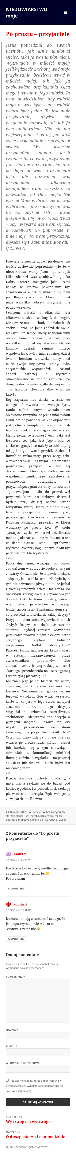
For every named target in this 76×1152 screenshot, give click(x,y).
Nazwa (12, 1030)
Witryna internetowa (23, 1063)
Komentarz (15, 977)
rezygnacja (51, 819)
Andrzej (20, 854)
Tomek (36, 812)
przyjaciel (37, 819)
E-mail (12, 1046)
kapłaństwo (47, 816)
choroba (34, 816)
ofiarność (11, 819)
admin (19, 904)
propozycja (24, 819)
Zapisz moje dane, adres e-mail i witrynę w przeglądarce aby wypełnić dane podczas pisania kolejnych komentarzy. (34, 1086)
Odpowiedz (16, 888)
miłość (58, 816)
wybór (62, 819)
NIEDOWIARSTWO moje (27, 12)
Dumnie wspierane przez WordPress (27, 1147)
